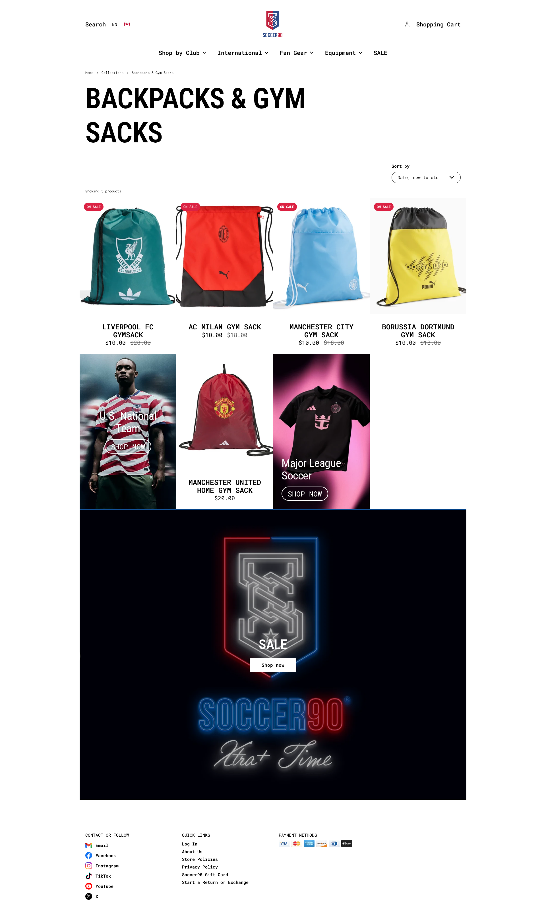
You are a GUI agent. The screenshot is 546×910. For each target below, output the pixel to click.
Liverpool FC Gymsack (128, 276)
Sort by (401, 166)
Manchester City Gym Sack (321, 276)
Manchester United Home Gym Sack (224, 431)
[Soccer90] (273, 24)
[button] (94, 24)
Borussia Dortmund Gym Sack (418, 276)
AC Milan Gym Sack (224, 276)
